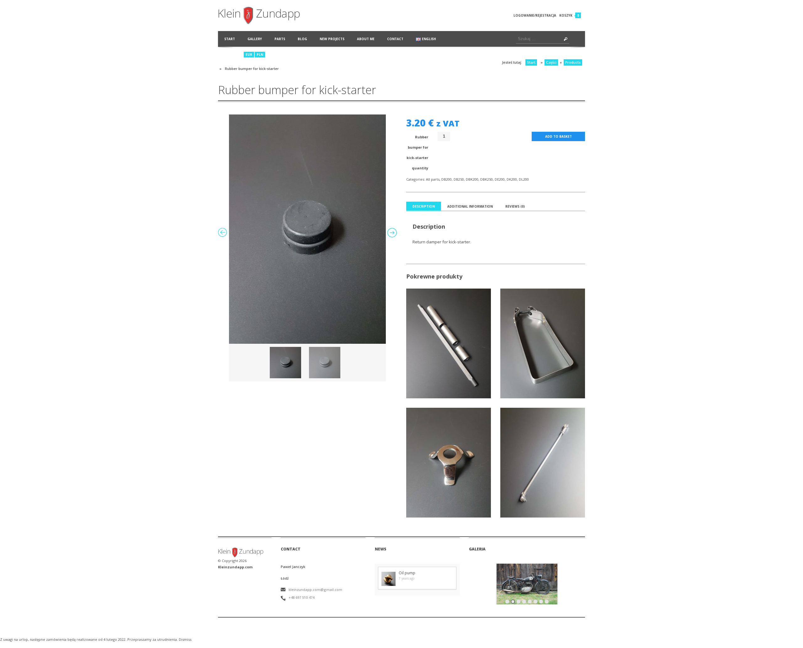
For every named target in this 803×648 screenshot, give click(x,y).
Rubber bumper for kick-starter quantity (417, 152)
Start (229, 39)
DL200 (524, 179)
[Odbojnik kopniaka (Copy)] (307, 229)
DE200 (500, 179)
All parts (432, 179)
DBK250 (486, 179)
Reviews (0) (515, 206)
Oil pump (407, 573)
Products (573, 62)
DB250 (459, 179)
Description (423, 206)
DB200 (446, 179)
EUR (249, 54)
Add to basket (558, 136)
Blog (302, 39)
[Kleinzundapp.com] (266, 15)
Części (551, 62)
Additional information (470, 206)
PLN (260, 54)
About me (366, 39)
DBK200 (472, 179)
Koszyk (565, 15)
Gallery (254, 39)
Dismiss (185, 639)
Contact (395, 39)
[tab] (423, 206)
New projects (332, 39)
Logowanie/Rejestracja (534, 15)
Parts (279, 39)
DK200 (512, 179)
